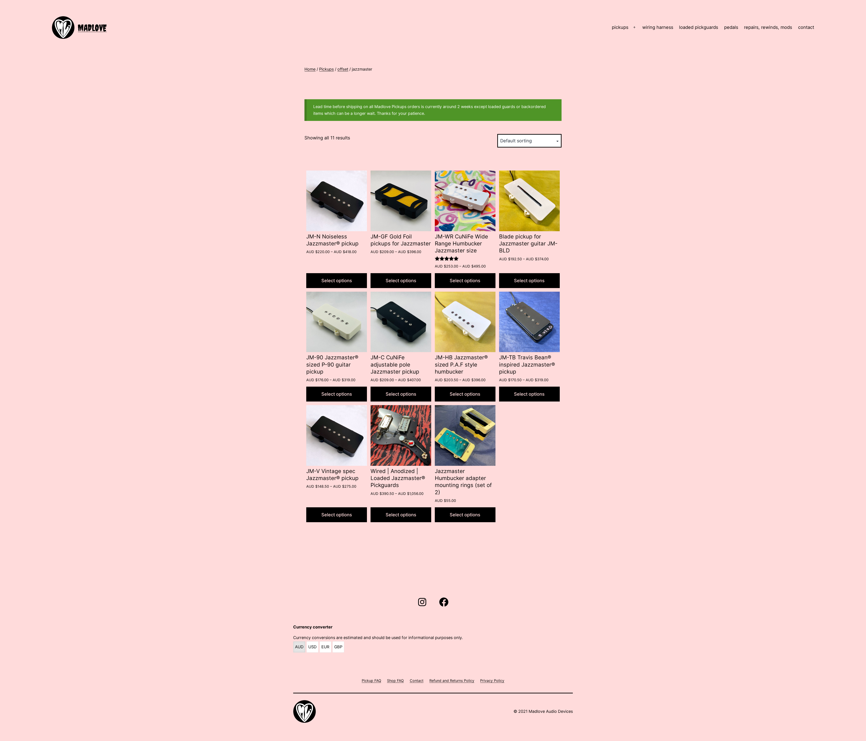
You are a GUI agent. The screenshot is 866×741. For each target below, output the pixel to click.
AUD (299, 646)
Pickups (326, 69)
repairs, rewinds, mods (768, 27)
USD (312, 646)
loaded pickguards (698, 27)
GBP (338, 646)
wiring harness (657, 27)
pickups (620, 27)
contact (806, 27)
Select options (336, 280)
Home (310, 69)
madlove (92, 28)
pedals (731, 27)
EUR (325, 646)
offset (342, 69)
